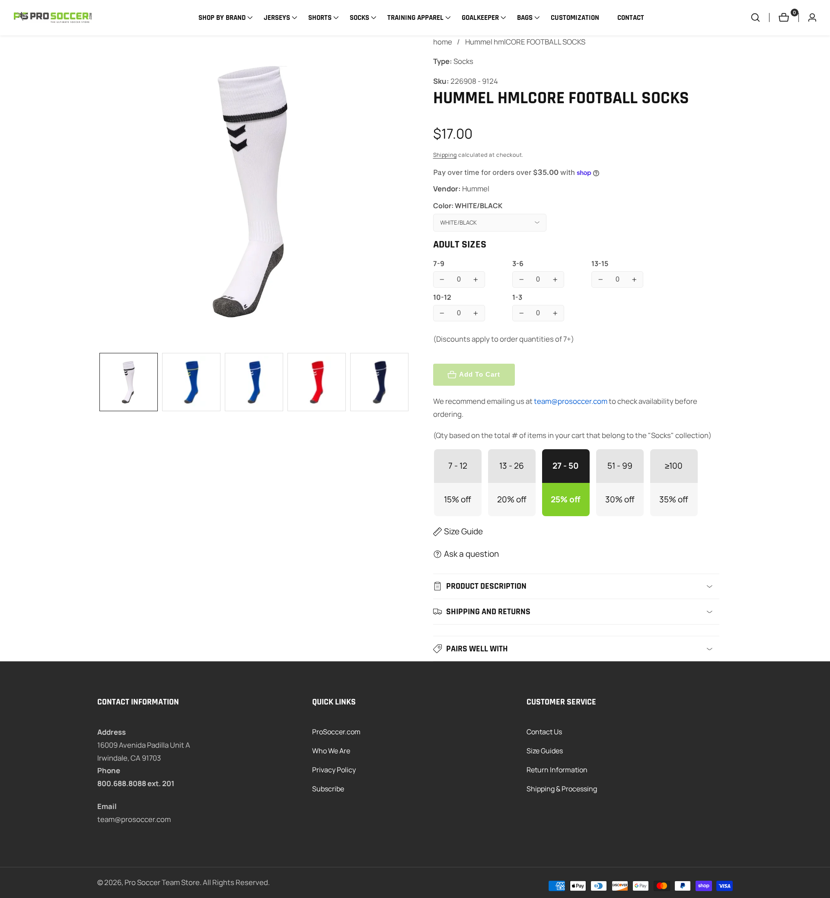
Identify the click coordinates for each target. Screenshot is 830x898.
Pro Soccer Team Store (162, 882)
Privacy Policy (334, 769)
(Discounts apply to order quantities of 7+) (503, 339)
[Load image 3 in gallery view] (254, 382)
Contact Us (544, 731)
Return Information (557, 769)
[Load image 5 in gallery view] (379, 382)
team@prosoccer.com (570, 401)
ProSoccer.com (336, 731)
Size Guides (545, 750)
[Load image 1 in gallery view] (128, 382)
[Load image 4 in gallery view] (316, 382)
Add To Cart (479, 374)
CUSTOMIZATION (575, 17)
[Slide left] (101, 382)
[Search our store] (760, 17)
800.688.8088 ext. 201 (135, 783)
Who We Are (331, 750)
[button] (222, 17)
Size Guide (463, 531)
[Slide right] (407, 382)
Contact (630, 17)
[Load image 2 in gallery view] (191, 382)
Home (442, 42)
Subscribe (328, 788)
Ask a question (471, 553)
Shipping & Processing (562, 788)
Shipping (445, 155)
